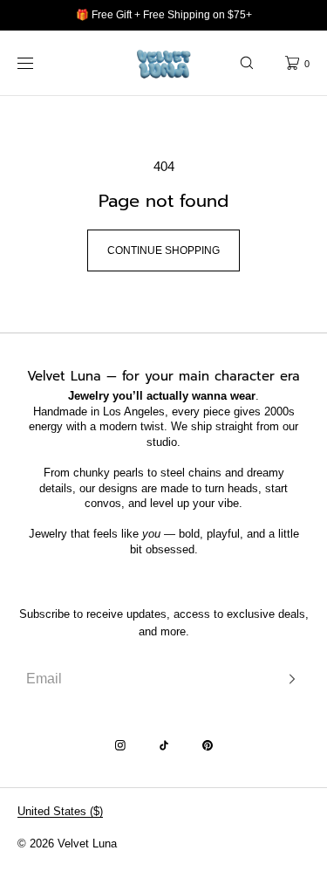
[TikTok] (164, 745)
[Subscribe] (288, 678)
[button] (247, 63)
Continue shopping (163, 250)
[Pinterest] (207, 745)
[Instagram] (120, 745)
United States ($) (60, 811)
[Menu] (38, 63)
